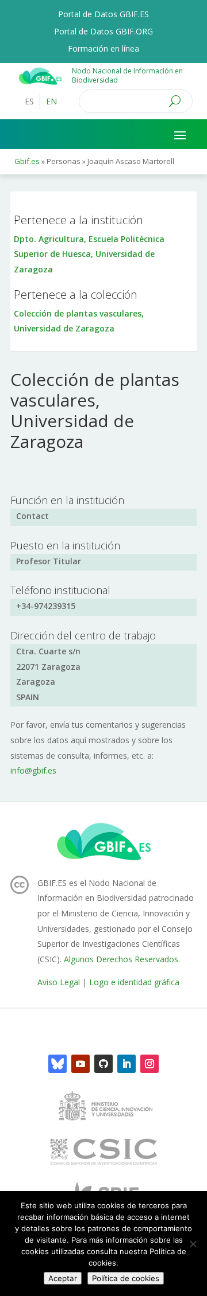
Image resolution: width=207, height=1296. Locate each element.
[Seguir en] (57, 1064)
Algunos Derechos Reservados (121, 959)
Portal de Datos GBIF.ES (103, 14)
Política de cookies (125, 1278)
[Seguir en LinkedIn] (126, 1064)
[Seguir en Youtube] (80, 1064)
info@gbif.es (33, 770)
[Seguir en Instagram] (149, 1064)
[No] (192, 1244)
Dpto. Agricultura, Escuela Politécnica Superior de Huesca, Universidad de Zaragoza (89, 254)
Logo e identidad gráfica (134, 982)
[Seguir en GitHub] (103, 1064)
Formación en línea (103, 49)
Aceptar (62, 1278)
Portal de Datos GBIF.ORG (103, 32)
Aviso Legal (58, 982)
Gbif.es (27, 161)
